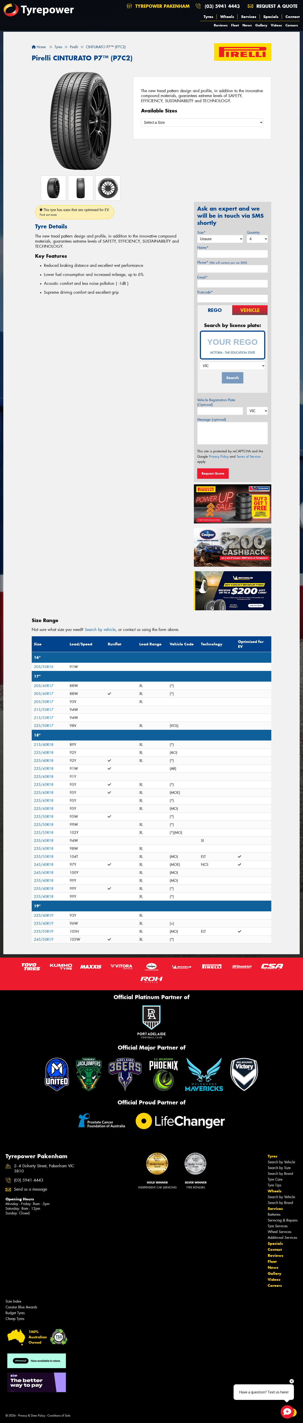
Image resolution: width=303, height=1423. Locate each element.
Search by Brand (280, 1173)
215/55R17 (43, 709)
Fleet (235, 25)
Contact (292, 16)
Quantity (253, 232)
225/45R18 (43, 768)
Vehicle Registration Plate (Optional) (216, 402)
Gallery (261, 25)
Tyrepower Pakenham (162, 6)
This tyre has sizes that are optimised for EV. (75, 212)
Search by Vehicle (281, 1162)
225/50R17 (43, 725)
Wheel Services (279, 1231)
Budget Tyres (15, 1313)
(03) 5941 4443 (222, 6)
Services (248, 16)
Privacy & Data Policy (31, 1415)
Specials (270, 16)
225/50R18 (43, 816)
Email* (202, 277)
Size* (201, 232)
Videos (276, 25)
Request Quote (213, 473)
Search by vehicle (100, 629)
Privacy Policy (219, 456)
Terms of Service (248, 456)
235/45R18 (43, 840)
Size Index (13, 1301)
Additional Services (282, 1237)
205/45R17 (43, 685)
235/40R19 (43, 923)
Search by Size (279, 1168)
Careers (291, 25)
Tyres (208, 16)
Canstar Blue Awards (21, 1307)
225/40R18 (43, 752)
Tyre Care (275, 1179)
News (247, 25)
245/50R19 (43, 939)
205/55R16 (43, 667)
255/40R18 (43, 880)
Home (41, 47)
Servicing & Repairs (282, 1220)
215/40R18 (43, 744)
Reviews (221, 25)
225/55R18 (43, 832)
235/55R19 (43, 931)
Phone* (222, 262)
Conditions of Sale (58, 1415)
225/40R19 (43, 915)
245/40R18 (43, 864)
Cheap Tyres (15, 1318)
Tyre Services (277, 1226)
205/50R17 (43, 701)
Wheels (227, 16)
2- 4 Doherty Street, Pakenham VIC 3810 (44, 1169)
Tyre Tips (274, 1185)
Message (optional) (211, 419)
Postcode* (205, 292)
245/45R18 (43, 872)
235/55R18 (43, 856)
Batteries (274, 1214)
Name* (203, 247)
